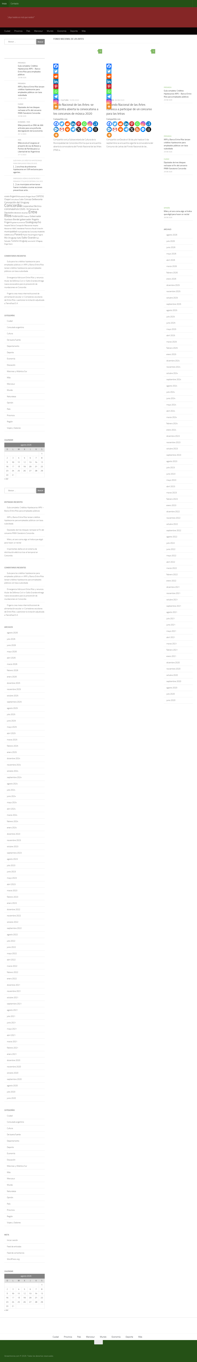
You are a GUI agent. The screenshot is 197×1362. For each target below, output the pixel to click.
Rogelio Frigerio (37, 235)
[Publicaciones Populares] (19, 56)
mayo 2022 (12, 953)
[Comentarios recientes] (30, 56)
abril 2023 (11, 884)
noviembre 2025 (14, 689)
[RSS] (84, 129)
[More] (56, 135)
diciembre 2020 (13, 1060)
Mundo (50, 31)
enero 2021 (12, 1054)
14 (36, 462)
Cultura (65, 100)
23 (7, 470)
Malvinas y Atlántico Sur (17, 371)
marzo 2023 (12, 890)
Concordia (13, 205)
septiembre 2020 (14, 1079)
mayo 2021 (12, 1029)
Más (84, 31)
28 (36, 470)
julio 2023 (11, 865)
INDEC (14, 229)
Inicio (4, 3)
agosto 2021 (12, 1010)
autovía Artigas (25, 196)
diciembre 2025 (13, 683)
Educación (11, 365)
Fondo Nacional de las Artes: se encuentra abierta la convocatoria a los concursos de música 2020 (75, 109)
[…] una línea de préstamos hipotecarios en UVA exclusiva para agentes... (28, 169)
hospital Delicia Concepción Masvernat (18, 225)
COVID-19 (23, 209)
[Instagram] (89, 123)
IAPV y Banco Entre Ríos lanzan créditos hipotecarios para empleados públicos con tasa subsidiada (24, 267)
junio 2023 (11, 871)
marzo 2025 (12, 739)
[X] (78, 129)
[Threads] (95, 129)
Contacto (15, 3)
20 (30, 466)
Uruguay (23, 241)
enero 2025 (12, 752)
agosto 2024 (12, 783)
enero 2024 (12, 827)
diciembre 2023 (13, 834)
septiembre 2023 (14, 853)
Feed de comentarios (15, 1253)
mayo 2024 (12, 802)
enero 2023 (12, 903)
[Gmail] (61, 129)
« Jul (6, 479)
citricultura (15, 200)
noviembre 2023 (14, 840)
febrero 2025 (12, 746)
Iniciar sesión (12, 1240)
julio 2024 (11, 790)
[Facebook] (56, 123)
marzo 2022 (12, 966)
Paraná (18, 234)
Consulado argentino (15, 327)
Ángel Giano (8, 244)
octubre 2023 (12, 846)
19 (24, 466)
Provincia (18, 31)
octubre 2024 (12, 771)
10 (13, 462)
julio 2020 (11, 1092)
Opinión (10, 402)
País (28, 31)
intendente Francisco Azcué (26, 229)
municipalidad (10, 231)
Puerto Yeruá (27, 235)
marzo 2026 (12, 664)
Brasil (33, 197)
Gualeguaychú (33, 222)
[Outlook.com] (56, 129)
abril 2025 (11, 733)
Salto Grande (29, 237)
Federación (18, 216)
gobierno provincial (18, 222)
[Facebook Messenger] (89, 129)
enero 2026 (12, 677)
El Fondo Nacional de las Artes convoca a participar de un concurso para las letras (129, 109)
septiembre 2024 (14, 777)
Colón (21, 199)
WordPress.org (13, 1259)
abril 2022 (11, 959)
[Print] (67, 129)
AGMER (7, 196)
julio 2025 (11, 714)
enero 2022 (12, 978)
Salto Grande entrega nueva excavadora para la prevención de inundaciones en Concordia (24, 284)
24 (13, 470)
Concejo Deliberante (33, 199)
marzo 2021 (12, 1041)
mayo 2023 (12, 878)
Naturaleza (11, 396)
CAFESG (40, 196)
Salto (19, 238)
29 (42, 470)
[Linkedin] (73, 123)
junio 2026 (11, 645)
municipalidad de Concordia (27, 232)
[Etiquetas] (40, 56)
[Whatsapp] (84, 123)
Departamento (13, 346)
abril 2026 (11, 658)
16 (7, 466)
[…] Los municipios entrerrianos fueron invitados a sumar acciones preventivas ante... (27, 187)
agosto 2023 (12, 859)
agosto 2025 (12, 708)
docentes (24, 213)
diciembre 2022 (13, 909)
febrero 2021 (12, 1048)
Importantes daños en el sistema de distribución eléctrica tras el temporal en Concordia (21, 552)
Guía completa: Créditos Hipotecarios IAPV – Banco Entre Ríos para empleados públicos (177, 94)
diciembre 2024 (13, 758)
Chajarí (7, 199)
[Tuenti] (95, 123)
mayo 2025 (12, 727)
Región (10, 421)
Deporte (74, 31)
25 (19, 470)
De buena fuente (14, 340)
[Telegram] (73, 129)
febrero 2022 (12, 972)
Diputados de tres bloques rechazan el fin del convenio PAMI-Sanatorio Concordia (29, 110)
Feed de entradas (14, 1246)
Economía (61, 31)
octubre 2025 (12, 695)
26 (24, 470)
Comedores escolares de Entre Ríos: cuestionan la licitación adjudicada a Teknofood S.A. (24, 300)
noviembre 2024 (14, 765)
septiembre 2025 (14, 702)
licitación (40, 229)
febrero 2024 (12, 821)
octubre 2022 (12, 922)
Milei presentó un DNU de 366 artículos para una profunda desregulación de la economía (30, 128)
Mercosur (38, 31)
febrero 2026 (12, 670)
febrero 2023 (12, 897)
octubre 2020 (12, 1073)
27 (30, 470)
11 (19, 462)
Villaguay (39, 241)
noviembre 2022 (14, 915)
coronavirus (11, 209)
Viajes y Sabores (14, 428)
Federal (26, 216)
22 (42, 466)
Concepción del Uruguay (16, 202)
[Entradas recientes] (9, 56)
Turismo (15, 241)
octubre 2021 (12, 997)
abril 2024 (11, 809)
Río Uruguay (10, 237)
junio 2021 (11, 1022)
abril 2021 (11, 1035)
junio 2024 (11, 796)
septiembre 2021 (14, 1004)
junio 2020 (11, 1098)
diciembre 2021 (13, 985)
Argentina (15, 196)
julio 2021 (11, 1016)
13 (30, 462)
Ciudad (7, 31)
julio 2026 (11, 639)
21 (36, 466)
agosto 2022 (12, 934)
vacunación (31, 241)
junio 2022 (11, 947)
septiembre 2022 (14, 928)
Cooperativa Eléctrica (31, 206)
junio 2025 (11, 721)
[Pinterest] (78, 123)
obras (12, 235)
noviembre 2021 (14, 991)
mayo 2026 (12, 651)
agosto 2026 (12, 632)
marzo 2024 (12, 815)
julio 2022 (11, 941)
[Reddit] (67, 123)
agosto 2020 (12, 1085)
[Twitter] (61, 123)
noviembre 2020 (14, 1066)
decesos (17, 213)
